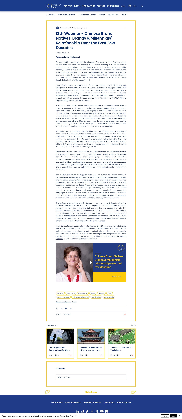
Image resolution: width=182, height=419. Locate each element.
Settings (165, 416)
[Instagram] (82, 411)
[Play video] (91, 262)
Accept (174, 416)
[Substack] (107, 411)
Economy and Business (87, 15)
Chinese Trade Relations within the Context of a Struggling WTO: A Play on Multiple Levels (91, 348)
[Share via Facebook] (57, 308)
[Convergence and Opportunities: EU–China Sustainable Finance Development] (60, 336)
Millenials (101, 293)
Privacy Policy (74, 416)
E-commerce (71, 293)
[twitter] (97, 411)
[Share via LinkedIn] (66, 308)
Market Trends (82, 293)
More (124, 15)
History (102, 15)
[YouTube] (102, 411)
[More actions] (125, 28)
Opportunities (113, 15)
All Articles (50, 15)
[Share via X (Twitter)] (61, 308)
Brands (93, 293)
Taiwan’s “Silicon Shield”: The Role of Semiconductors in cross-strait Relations (121, 348)
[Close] (180, 415)
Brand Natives (96, 297)
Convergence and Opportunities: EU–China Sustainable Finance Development (59, 348)
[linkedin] (77, 411)
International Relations (66, 15)
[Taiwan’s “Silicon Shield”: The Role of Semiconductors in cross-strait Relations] (121, 336)
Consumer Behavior (63, 297)
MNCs (109, 293)
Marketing (60, 293)
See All (133, 325)
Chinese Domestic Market (81, 297)
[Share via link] (71, 308)
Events (74, 302)
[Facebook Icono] (92, 411)
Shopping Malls (109, 297)
